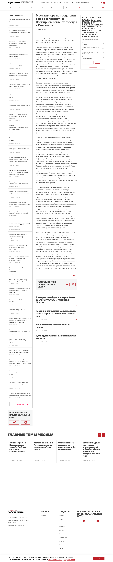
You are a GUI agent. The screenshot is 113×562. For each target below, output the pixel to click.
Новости (75, 275)
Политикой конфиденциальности (61, 559)
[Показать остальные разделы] (80, 7)
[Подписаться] (104, 2)
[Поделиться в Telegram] (67, 284)
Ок (99, 558)
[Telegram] (101, 2)
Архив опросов (93, 67)
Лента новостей (16, 15)
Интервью (34, 8)
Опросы (61, 548)
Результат (97, 63)
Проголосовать (88, 63)
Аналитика (22, 8)
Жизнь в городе (56, 8)
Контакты (44, 515)
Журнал (61, 541)
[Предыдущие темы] (99, 435)
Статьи (12, 8)
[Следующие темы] (103, 435)
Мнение (44, 8)
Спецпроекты (70, 8)
